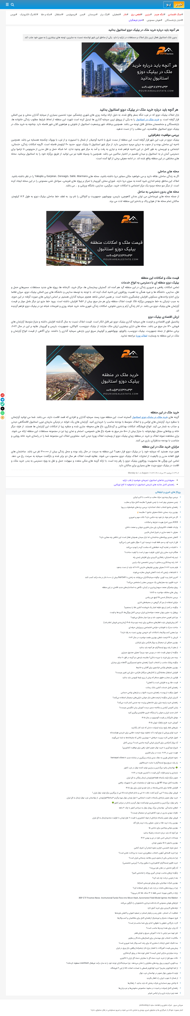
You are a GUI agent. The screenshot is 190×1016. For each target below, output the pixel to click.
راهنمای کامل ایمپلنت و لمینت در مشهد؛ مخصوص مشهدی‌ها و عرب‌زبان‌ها (148, 988)
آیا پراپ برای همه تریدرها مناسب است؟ (162, 928)
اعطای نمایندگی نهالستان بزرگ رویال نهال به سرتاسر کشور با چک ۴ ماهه (148, 807)
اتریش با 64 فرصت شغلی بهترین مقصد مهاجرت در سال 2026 (153, 637)
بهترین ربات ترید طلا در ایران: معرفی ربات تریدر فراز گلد (155, 822)
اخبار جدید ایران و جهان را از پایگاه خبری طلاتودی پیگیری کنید (153, 712)
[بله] (2, 404)
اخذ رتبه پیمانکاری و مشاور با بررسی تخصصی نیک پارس (155, 562)
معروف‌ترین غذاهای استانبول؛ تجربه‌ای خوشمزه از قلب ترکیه (148, 480)
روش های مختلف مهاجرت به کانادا (164, 592)
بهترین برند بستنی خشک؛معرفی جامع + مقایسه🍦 (157, 512)
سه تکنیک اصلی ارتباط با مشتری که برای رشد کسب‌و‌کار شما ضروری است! (148, 943)
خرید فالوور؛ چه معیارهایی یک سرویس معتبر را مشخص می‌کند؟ (152, 582)
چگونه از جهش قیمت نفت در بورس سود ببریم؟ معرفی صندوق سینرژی (149, 652)
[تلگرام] (2, 399)
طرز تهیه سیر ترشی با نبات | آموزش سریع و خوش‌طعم (156, 933)
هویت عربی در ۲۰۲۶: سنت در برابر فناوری (161, 752)
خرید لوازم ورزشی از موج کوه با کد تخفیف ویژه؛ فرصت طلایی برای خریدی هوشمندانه (144, 732)
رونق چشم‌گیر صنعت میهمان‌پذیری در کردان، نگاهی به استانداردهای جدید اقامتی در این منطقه (140, 587)
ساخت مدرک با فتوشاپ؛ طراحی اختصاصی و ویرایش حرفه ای (153, 627)
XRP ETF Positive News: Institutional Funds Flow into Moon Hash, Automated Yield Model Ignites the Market (128, 898)
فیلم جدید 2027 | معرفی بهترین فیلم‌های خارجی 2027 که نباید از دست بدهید (147, 567)
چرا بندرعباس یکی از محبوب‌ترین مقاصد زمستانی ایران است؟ (153, 857)
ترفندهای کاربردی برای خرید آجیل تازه (163, 908)
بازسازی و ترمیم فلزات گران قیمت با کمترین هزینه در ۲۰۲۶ (155, 772)
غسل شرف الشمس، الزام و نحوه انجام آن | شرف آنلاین (156, 847)
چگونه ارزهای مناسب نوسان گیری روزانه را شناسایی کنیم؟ (155, 872)
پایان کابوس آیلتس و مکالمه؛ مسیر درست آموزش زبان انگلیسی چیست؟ (148, 707)
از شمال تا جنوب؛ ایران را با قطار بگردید (162, 978)
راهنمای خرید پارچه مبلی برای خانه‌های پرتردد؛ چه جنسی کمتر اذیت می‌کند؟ (147, 702)
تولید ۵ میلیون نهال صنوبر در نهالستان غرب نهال (158, 973)
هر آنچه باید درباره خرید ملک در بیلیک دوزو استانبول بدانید (143, 30)
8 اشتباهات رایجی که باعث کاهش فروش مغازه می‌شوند (155, 572)
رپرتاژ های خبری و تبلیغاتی (168, 492)
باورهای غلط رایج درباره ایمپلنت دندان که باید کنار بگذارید (154, 727)
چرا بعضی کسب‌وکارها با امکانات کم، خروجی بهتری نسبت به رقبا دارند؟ (149, 632)
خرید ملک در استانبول (147, 120)
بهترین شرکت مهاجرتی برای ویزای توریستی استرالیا (157, 882)
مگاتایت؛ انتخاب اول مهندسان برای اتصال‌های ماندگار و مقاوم (153, 938)
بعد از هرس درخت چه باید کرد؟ (165, 877)
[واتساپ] (2, 413)
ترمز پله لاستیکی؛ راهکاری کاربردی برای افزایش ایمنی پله (155, 557)
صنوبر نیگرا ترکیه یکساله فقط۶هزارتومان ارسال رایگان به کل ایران (152, 777)
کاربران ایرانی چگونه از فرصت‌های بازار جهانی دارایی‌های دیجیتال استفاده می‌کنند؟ (145, 697)
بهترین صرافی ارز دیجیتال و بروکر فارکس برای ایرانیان (156, 642)
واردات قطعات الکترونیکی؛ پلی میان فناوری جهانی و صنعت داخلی (151, 527)
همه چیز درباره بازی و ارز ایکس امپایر (163, 993)
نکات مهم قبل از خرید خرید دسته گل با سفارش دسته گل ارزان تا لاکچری (149, 958)
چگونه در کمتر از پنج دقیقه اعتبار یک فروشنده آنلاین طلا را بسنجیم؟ (151, 607)
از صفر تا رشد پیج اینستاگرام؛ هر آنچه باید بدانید (158, 647)
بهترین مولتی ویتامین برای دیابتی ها (163, 827)
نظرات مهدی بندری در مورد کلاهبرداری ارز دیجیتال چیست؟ (154, 812)
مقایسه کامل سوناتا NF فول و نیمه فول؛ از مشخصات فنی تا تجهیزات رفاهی (148, 782)
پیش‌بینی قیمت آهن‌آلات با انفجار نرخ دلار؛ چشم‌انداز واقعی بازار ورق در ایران (147, 948)
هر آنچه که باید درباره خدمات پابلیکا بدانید (160, 832)
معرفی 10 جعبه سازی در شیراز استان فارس (161, 532)
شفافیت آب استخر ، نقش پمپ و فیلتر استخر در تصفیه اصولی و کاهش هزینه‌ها (146, 913)
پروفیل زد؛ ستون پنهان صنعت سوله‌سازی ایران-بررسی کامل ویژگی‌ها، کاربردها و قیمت (144, 612)
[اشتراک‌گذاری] (2, 395)
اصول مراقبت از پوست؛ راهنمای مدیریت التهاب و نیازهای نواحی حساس (149, 692)
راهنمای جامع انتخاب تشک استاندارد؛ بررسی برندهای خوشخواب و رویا (149, 507)
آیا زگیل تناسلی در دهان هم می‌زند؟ (164, 867)
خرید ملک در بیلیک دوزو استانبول (150, 417)
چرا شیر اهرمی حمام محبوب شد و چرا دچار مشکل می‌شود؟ (154, 617)
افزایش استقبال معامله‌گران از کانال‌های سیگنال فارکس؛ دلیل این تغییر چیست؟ (146, 672)
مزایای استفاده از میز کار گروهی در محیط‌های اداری (158, 602)
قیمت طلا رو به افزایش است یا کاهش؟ (162, 682)
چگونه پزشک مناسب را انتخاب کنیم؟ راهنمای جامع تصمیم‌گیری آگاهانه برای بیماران (144, 662)
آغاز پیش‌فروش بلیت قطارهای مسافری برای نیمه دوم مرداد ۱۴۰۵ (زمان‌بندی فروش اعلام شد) (140, 622)
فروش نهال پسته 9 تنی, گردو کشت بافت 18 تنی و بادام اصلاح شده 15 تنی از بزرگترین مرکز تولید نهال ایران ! (135, 792)
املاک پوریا (141, 336)
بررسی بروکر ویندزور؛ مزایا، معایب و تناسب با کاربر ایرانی (155, 497)
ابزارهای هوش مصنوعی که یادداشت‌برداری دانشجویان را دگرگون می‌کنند (149, 903)
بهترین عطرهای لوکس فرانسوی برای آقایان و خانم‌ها (157, 667)
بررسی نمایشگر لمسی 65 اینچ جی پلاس (161, 597)
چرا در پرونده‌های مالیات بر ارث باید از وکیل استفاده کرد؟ (155, 888)
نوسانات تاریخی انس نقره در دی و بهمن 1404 (159, 837)
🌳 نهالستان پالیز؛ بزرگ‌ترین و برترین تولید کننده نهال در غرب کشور (151, 767)
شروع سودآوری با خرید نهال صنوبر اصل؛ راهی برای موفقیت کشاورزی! (150, 747)
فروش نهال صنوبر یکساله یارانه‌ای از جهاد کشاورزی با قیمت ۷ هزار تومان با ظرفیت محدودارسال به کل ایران (135, 817)
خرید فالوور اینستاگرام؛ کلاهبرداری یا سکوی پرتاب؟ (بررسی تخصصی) (150, 862)
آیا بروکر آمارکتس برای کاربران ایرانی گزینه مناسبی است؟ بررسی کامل (150, 742)
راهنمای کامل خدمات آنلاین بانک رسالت (162, 687)
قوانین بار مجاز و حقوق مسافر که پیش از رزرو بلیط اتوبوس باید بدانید (150, 677)
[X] (2, 408)
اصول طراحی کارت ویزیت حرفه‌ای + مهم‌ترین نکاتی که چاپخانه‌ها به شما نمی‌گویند (145, 737)
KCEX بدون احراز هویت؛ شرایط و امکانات (161, 522)
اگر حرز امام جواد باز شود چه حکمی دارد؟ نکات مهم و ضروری (153, 517)
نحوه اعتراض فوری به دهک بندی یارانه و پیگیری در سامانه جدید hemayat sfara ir (144, 757)
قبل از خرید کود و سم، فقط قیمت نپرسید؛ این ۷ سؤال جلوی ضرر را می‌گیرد (148, 542)
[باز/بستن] (2, 417)
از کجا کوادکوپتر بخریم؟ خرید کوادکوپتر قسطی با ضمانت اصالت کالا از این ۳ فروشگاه (144, 968)
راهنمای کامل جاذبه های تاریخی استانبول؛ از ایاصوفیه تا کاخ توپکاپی (144, 484)
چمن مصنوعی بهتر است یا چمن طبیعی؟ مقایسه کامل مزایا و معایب (151, 502)
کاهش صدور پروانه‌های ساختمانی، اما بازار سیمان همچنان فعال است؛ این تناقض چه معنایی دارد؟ (138, 537)
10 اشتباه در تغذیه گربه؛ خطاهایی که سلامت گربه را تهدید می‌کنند (152, 547)
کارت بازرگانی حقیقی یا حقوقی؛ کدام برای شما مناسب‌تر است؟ (153, 923)
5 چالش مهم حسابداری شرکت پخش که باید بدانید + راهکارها (153, 983)
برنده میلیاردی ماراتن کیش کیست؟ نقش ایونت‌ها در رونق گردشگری (150, 953)
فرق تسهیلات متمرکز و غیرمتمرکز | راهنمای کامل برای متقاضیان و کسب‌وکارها (147, 918)
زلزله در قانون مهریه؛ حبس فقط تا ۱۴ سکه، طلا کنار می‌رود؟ (154, 893)
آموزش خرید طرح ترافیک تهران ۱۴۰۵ (163, 722)
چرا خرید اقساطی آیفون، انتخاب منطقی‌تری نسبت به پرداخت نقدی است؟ (148, 852)
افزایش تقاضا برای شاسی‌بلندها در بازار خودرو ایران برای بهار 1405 (152, 787)
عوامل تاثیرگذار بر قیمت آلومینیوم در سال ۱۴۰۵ (160, 717)
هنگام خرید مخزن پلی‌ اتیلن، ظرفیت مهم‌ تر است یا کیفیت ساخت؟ (151, 552)
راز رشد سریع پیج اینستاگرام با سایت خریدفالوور (158, 762)
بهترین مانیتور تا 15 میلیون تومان (165, 842)
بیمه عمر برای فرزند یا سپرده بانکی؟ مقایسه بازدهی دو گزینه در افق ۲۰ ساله (148, 657)
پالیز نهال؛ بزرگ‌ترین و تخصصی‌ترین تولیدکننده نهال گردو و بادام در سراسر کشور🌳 (145, 802)
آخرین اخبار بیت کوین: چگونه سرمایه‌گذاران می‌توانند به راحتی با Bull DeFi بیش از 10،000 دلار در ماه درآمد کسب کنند (131, 577)
